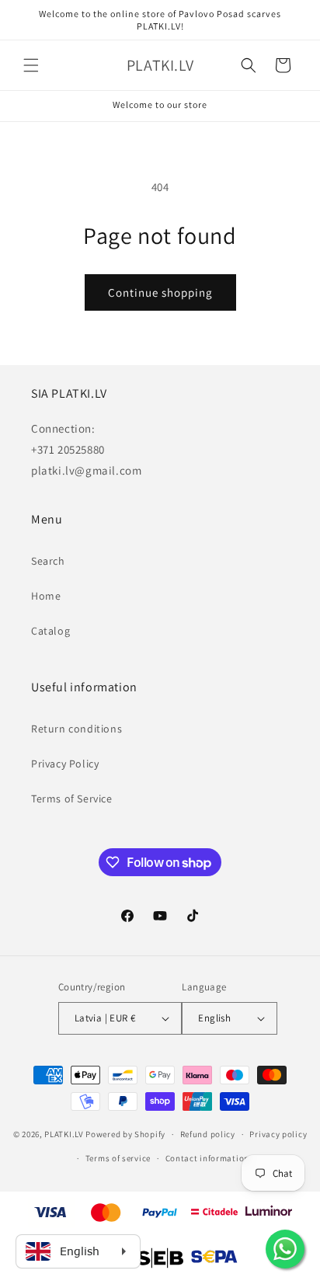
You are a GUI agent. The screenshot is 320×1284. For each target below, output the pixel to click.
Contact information (207, 1158)
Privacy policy (278, 1134)
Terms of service (118, 1158)
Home (46, 596)
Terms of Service (72, 799)
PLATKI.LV (63, 1134)
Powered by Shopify (125, 1134)
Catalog (50, 631)
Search (48, 561)
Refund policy (207, 1134)
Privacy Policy (65, 764)
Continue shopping (160, 292)
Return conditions (76, 729)
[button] (31, 65)
